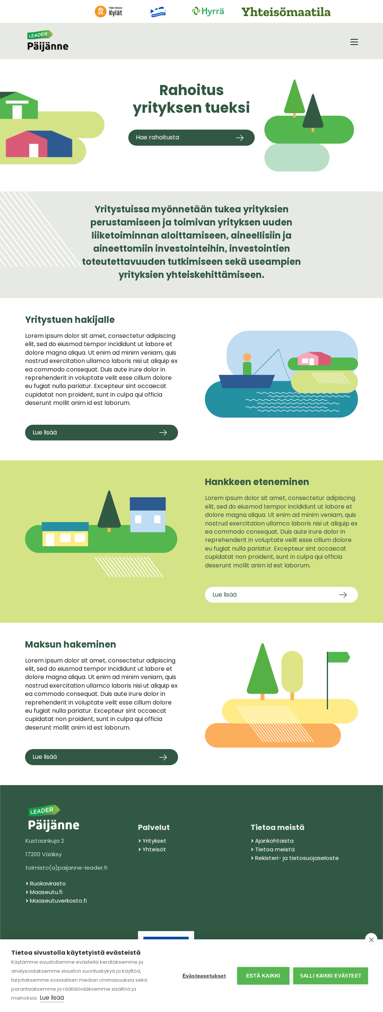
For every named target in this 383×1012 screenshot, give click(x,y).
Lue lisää (52, 997)
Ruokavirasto (48, 883)
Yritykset (154, 841)
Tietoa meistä (275, 849)
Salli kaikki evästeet (330, 976)
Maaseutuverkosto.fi (58, 901)
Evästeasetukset (204, 976)
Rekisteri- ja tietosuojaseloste (297, 858)
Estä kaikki (263, 976)
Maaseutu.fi (46, 892)
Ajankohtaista (274, 841)
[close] (371, 939)
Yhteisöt (154, 849)
